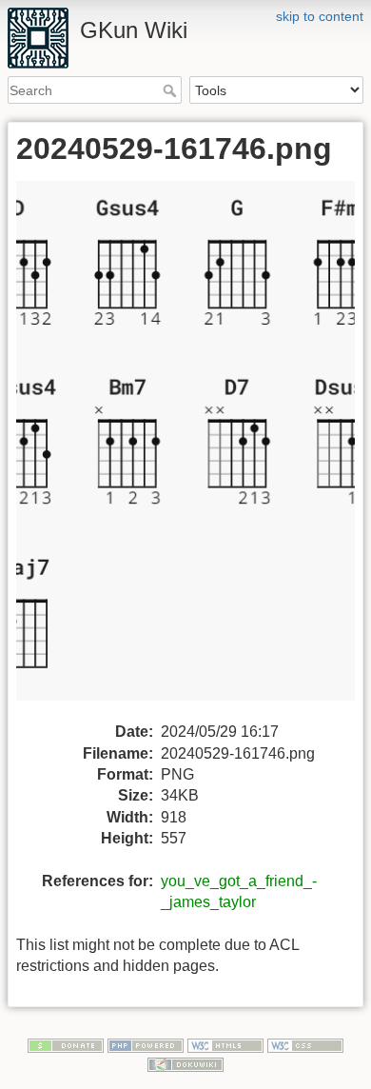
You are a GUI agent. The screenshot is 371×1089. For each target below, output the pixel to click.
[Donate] (66, 1045)
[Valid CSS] (305, 1045)
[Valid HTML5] (225, 1045)
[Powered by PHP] (145, 1045)
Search (172, 90)
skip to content (319, 16)
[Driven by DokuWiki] (185, 1063)
